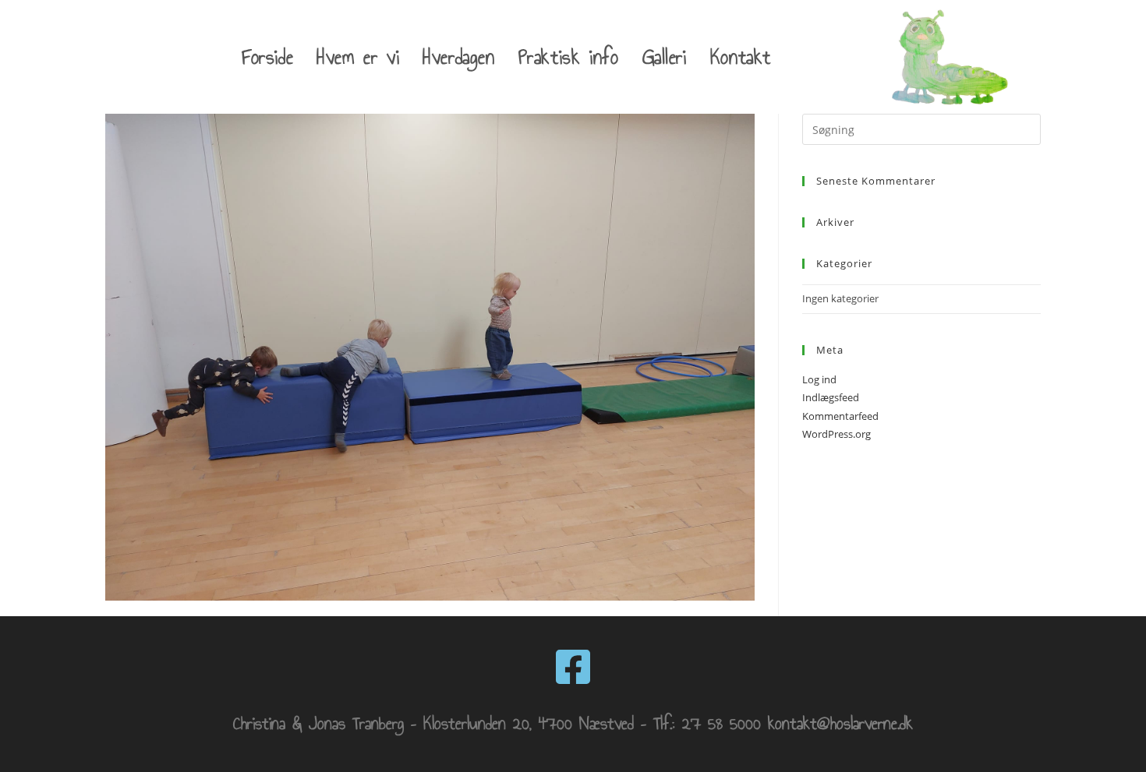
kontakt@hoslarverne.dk (840, 723)
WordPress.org (836, 434)
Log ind (819, 379)
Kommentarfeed (840, 416)
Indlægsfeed (830, 397)
